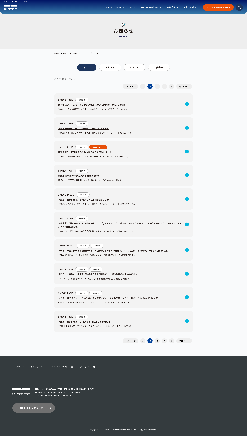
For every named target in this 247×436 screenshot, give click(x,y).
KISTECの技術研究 (150, 7)
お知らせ (110, 67)
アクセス (18, 366)
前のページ (130, 86)
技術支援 (171, 7)
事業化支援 (188, 7)
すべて (87, 67)
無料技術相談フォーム (220, 7)
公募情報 (159, 67)
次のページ (184, 86)
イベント (134, 67)
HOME (57, 53)
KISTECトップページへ (32, 408)
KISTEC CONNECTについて (119, 7)
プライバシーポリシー (60, 366)
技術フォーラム (85, 366)
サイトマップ (36, 366)
